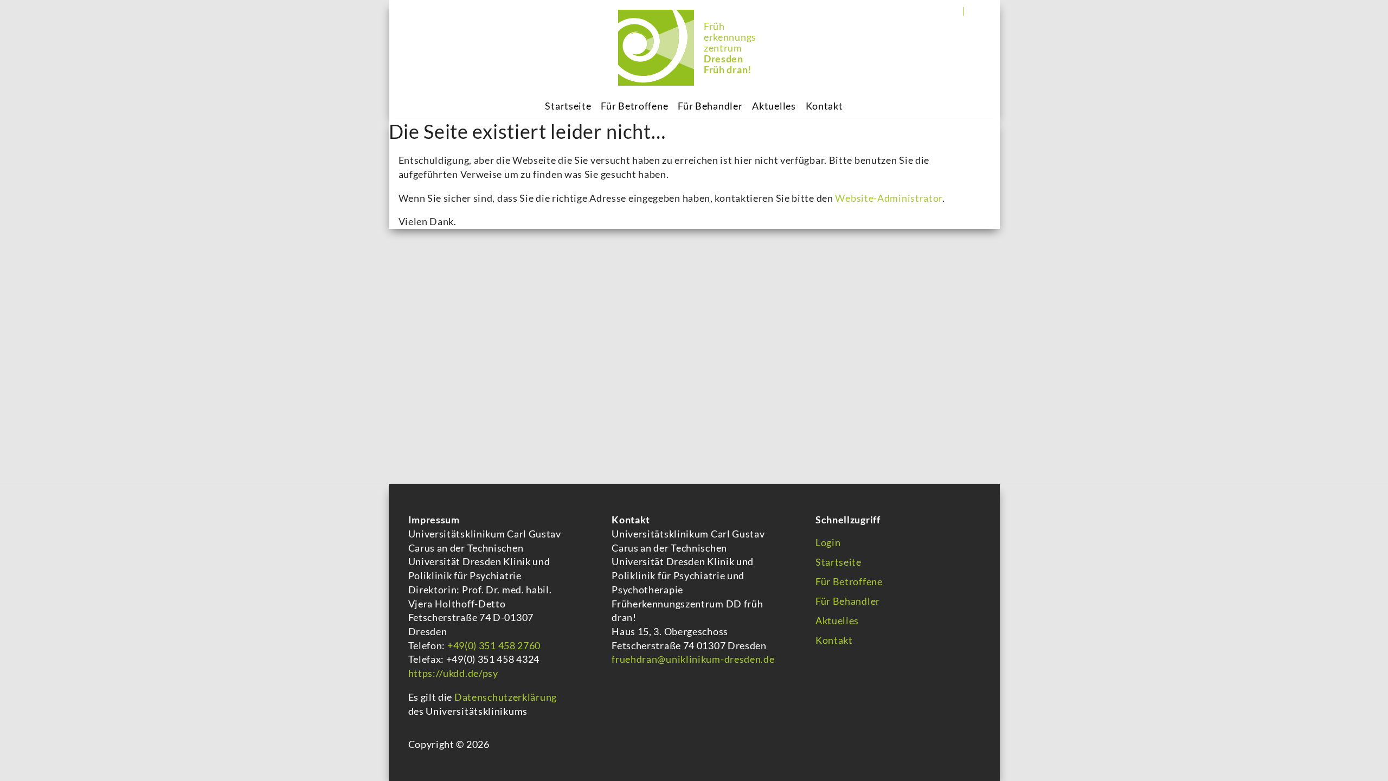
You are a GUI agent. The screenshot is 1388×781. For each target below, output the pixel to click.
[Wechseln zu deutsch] (955, 10)
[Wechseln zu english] (976, 10)
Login (828, 542)
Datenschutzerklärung (505, 697)
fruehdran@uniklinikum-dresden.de (693, 659)
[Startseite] (656, 48)
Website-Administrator (888, 198)
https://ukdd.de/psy (453, 673)
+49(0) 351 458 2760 (493, 645)
